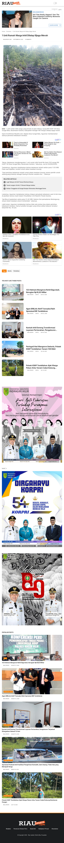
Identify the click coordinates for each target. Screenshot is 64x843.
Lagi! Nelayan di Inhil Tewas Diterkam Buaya (19, 182)
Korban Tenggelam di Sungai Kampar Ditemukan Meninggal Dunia (26, 188)
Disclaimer (55, 829)
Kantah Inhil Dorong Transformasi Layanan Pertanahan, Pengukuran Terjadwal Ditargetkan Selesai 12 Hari (42, 329)
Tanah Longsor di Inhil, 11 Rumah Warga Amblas (20, 185)
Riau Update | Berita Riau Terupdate (37, 835)
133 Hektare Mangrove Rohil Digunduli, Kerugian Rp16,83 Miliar (43, 291)
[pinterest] (13, 275)
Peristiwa (8, 31)
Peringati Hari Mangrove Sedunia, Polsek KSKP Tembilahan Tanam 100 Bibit (43, 347)
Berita (10, 271)
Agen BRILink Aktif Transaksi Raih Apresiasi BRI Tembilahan (40, 310)
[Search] (58, 3)
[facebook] (3, 275)
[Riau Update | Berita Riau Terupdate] (11, 4)
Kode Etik (33, 829)
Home (3, 31)
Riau (5, 658)
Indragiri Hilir (8, 691)
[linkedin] (16, 275)
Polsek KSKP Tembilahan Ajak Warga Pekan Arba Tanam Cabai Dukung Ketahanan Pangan (42, 366)
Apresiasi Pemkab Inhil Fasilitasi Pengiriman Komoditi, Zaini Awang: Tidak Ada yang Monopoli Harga (30, 766)
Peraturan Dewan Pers (20, 829)
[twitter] (6, 275)
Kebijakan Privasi (43, 829)
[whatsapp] (10, 275)
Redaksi (8, 829)
